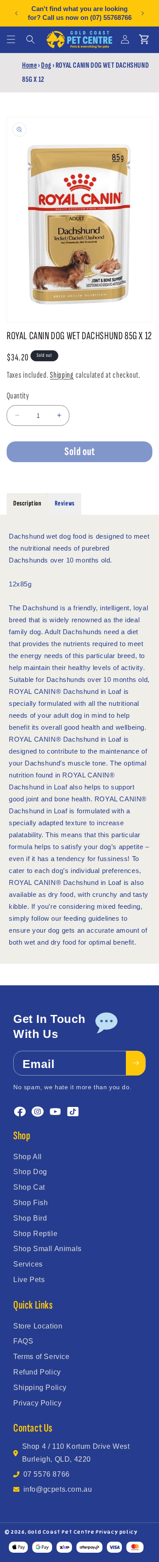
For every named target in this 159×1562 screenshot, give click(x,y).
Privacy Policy (37, 1403)
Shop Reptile (35, 1233)
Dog (46, 65)
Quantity (18, 395)
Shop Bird (30, 1218)
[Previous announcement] (16, 13)
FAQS (23, 1341)
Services (28, 1264)
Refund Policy (37, 1372)
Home (29, 65)
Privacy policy (116, 1532)
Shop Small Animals (47, 1248)
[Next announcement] (142, 13)
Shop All (27, 1156)
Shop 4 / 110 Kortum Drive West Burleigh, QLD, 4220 (76, 1453)
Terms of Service (41, 1356)
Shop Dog (30, 1171)
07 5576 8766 (46, 1474)
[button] (11, 39)
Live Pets (29, 1279)
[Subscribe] (135, 1063)
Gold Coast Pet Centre (61, 1532)
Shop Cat (29, 1187)
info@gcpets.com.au (57, 1489)
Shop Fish (30, 1202)
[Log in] (125, 39)
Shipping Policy (40, 1387)
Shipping (62, 375)
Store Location (37, 1326)
